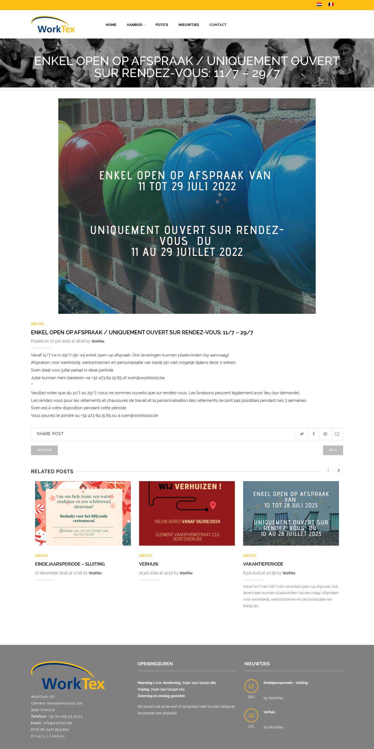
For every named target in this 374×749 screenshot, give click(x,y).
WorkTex (97, 341)
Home (111, 25)
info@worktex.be (57, 723)
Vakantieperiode (263, 564)
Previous (44, 450)
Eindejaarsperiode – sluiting (70, 564)
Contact (217, 25)
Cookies (57, 736)
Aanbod (134, 25)
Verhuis (148, 564)
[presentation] (328, 470)
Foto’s (162, 25)
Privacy (38, 736)
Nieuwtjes (189, 25)
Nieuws (37, 324)
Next (333, 450)
